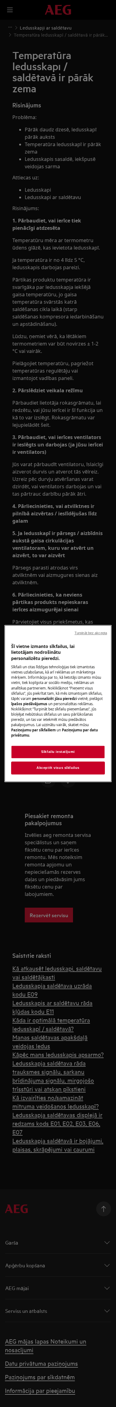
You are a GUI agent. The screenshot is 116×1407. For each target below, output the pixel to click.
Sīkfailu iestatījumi (58, 751)
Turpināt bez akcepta (91, 633)
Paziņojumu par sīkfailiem (33, 730)
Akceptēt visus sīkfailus (58, 767)
